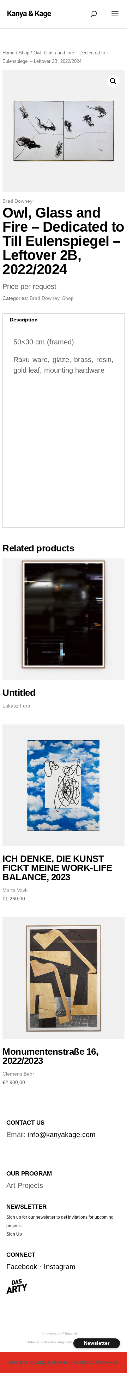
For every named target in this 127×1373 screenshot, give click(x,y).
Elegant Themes (51, 1362)
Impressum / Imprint (59, 1333)
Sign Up (14, 1234)
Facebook (21, 1267)
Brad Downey (17, 201)
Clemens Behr (18, 1074)
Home (8, 52)
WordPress (106, 1362)
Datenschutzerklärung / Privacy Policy (59, 1342)
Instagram (59, 1267)
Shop (24, 52)
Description (24, 319)
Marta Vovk (15, 890)
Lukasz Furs (16, 706)
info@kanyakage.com (62, 1134)
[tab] (63, 320)
